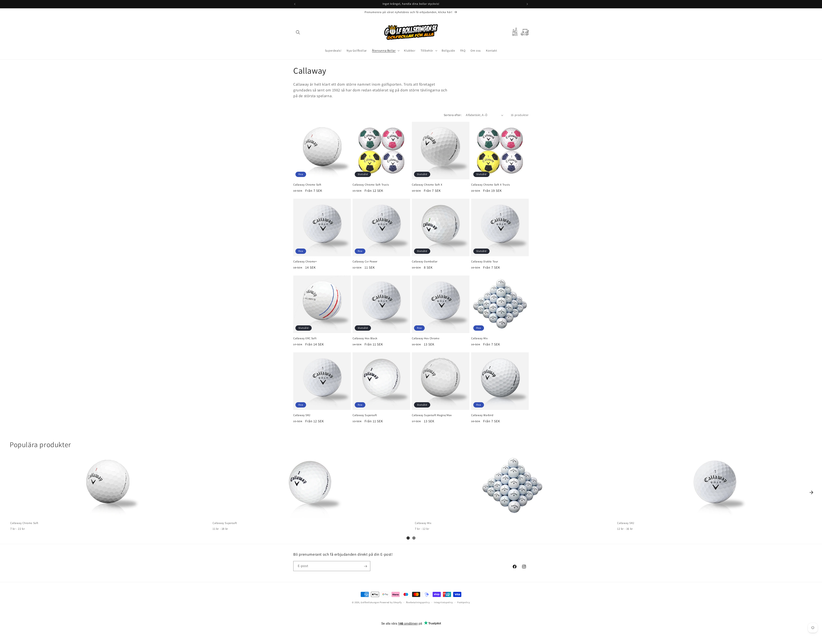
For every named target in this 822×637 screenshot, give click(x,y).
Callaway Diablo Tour (484, 261)
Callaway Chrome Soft (307, 184)
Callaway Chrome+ (305, 261)
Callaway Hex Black (365, 338)
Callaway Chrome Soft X (427, 184)
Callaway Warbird (482, 415)
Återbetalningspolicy (418, 602)
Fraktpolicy (463, 602)
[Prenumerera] (365, 566)
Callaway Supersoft (365, 415)
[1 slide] (408, 538)
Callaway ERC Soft (304, 338)
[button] (298, 32)
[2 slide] (413, 538)
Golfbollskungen (370, 602)
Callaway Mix (479, 338)
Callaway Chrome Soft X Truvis (490, 184)
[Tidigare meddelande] (294, 4)
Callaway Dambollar (425, 261)
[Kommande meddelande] (527, 4)
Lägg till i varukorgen (107, 513)
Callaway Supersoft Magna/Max (432, 415)
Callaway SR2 (301, 415)
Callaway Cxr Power (365, 261)
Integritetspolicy (443, 602)
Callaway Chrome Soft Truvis (371, 184)
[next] (811, 492)
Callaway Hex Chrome (425, 338)
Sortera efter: (453, 115)
